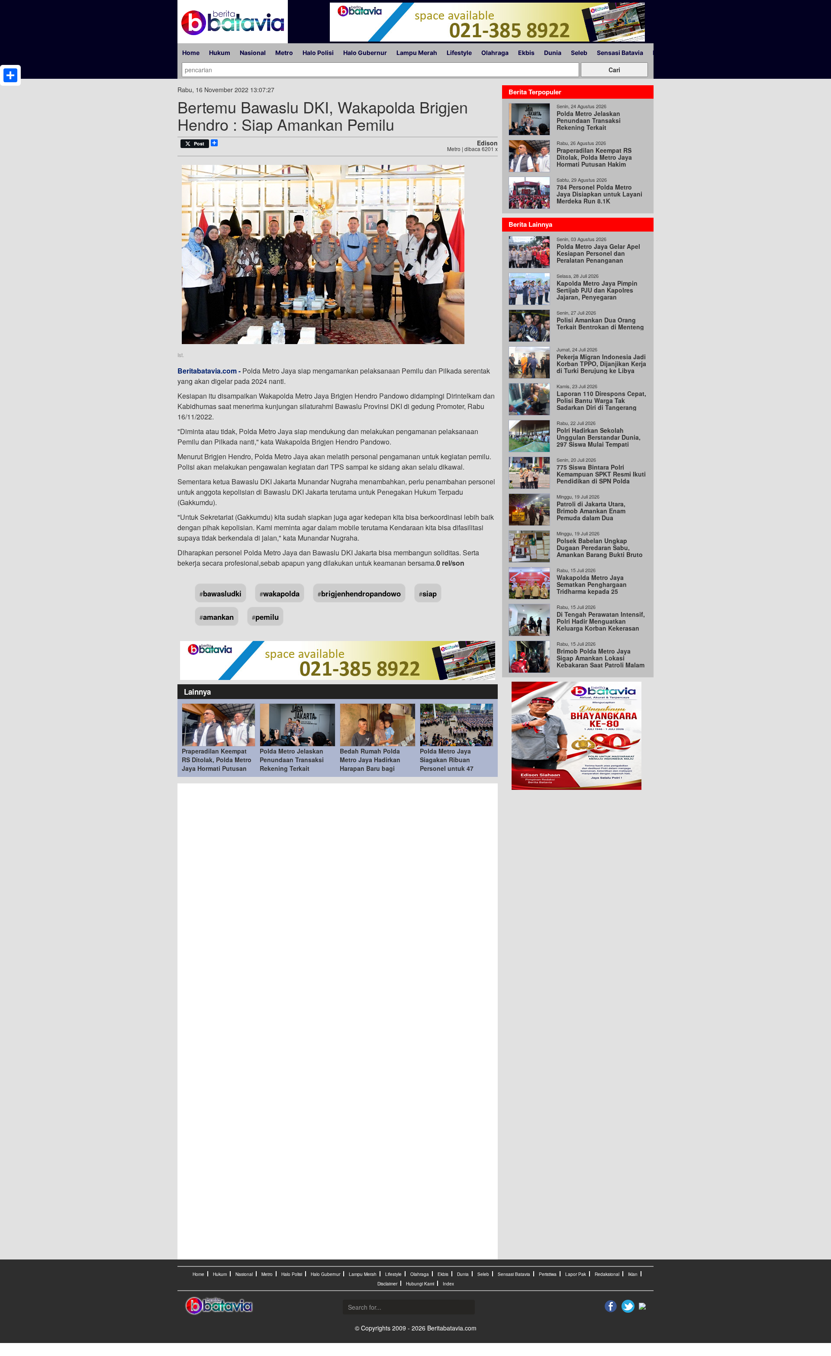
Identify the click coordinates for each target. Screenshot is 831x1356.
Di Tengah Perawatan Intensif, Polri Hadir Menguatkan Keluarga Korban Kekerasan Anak (601, 624)
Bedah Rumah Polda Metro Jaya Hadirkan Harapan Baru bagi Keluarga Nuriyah (370, 764)
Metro (284, 52)
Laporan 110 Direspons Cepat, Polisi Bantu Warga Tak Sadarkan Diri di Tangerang (601, 400)
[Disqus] (337, 904)
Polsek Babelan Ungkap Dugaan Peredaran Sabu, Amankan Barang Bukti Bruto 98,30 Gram (600, 551)
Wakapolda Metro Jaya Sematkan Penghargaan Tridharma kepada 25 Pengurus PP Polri (592, 587)
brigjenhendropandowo (361, 593)
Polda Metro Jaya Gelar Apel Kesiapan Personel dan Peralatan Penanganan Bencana (598, 256)
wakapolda (281, 593)
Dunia (552, 52)
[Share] (10, 75)
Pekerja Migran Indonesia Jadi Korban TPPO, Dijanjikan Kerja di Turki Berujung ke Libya (601, 363)
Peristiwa (548, 1274)
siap (429, 593)
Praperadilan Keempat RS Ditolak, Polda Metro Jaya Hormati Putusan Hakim (216, 764)
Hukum (219, 52)
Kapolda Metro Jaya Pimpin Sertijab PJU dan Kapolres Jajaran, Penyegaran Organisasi (597, 293)
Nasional (253, 52)
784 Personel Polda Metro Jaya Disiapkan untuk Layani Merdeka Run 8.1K (599, 194)
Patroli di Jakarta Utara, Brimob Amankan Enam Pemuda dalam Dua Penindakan (591, 514)
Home (191, 52)
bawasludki (222, 593)
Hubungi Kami (420, 1284)
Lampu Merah (416, 52)
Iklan (633, 1274)
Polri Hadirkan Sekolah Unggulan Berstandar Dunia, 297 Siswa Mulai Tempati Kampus (599, 440)
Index (448, 1284)
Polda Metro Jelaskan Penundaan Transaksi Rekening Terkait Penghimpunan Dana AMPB (292, 768)
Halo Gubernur (365, 52)
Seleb (579, 52)
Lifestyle (459, 52)
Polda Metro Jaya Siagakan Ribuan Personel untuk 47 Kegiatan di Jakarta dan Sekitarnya (455, 768)
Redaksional (607, 1274)
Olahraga (495, 52)
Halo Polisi (318, 52)
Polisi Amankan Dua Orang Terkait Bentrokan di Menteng (600, 323)
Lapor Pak (575, 1274)
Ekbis (526, 52)
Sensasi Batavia (620, 52)
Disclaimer (387, 1284)
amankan (218, 617)
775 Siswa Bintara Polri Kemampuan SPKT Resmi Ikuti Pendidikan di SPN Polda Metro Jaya (601, 477)
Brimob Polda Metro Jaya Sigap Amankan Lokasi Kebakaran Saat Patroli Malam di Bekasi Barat (600, 661)
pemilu (267, 617)
